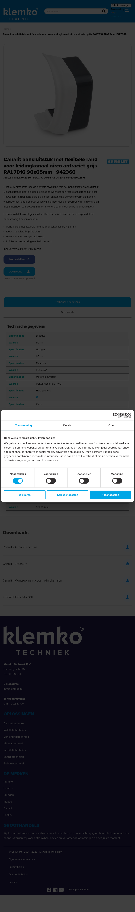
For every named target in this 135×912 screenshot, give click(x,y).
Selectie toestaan (67, 494)
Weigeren (25, 494)
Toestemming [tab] (23, 425)
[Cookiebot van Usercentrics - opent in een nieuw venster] (115, 415)
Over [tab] (111, 425)
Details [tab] (67, 425)
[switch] (51, 480)
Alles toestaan (110, 494)
